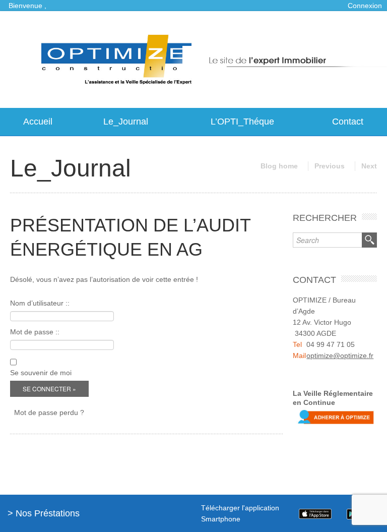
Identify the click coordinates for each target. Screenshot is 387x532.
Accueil (37, 121)
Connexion (365, 6)
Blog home (279, 166)
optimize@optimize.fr (339, 355)
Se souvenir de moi (41, 373)
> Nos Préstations (44, 513)
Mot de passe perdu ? (49, 412)
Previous (329, 166)
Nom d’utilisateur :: (40, 303)
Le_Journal (125, 121)
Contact (347, 121)
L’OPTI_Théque (242, 121)
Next (369, 166)
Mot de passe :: (34, 332)
